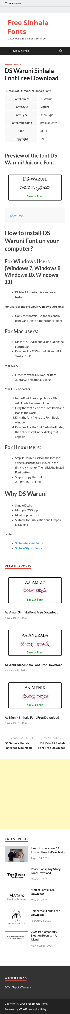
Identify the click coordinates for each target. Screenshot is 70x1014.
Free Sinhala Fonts (28, 27)
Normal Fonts (13, 64)
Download (17, 215)
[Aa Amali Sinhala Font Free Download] (35, 591)
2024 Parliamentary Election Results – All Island (44, 935)
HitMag (42, 1009)
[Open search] (60, 51)
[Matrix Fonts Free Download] (16, 890)
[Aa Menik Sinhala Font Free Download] (35, 696)
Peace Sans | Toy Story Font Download (46, 871)
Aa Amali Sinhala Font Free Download (31, 612)
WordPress (25, 1009)
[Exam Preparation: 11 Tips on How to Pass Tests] (16, 848)
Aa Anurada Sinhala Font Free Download (34, 665)
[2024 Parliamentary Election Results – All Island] (16, 932)
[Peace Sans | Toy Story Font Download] (16, 869)
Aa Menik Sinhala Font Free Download (32, 717)
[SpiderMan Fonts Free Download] (16, 911)
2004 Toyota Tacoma (18, 987)
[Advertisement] (35, 794)
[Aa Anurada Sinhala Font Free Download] (35, 644)
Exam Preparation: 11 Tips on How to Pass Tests (48, 850)
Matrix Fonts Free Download (43, 891)
